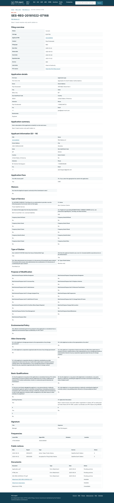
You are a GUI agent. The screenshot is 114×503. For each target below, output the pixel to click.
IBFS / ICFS (28, 3)
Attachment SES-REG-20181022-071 (22, 479)
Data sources (89, 495)
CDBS (49, 2)
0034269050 (49, 38)
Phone (83, 495)
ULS (38, 2)
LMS (45, 2)
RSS (96, 495)
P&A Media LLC (26, 9)
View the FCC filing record (53, 69)
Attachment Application (18, 483)
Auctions (55, 2)
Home (12, 9)
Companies (69, 2)
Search (99, 3)
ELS (34, 2)
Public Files (61, 3)
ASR (41, 2)
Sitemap (100, 495)
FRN (79, 495)
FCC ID (75, 495)
